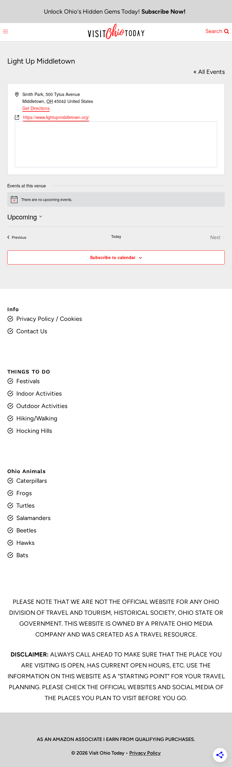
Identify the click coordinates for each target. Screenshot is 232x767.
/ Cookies (68, 318)
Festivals (28, 381)
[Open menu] (5, 31)
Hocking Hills (34, 430)
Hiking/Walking (36, 418)
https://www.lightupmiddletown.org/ (56, 117)
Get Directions (36, 108)
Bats (22, 555)
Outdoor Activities (41, 406)
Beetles (26, 530)
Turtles (25, 505)
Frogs (24, 493)
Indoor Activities (39, 393)
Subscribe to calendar (112, 257)
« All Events (209, 71)
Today (116, 236)
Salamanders (33, 518)
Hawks (25, 542)
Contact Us (31, 331)
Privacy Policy (35, 318)
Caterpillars (31, 480)
